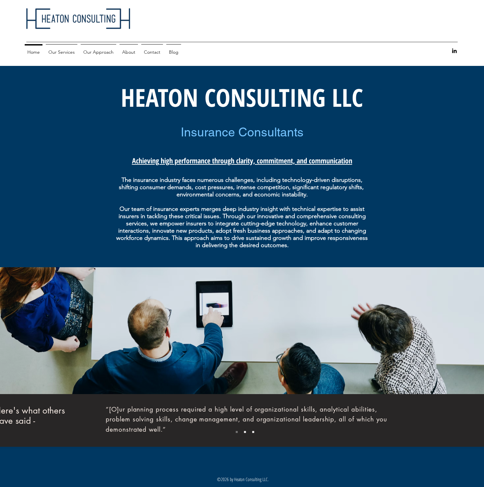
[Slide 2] (245, 432)
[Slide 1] (237, 432)
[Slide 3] (253, 432)
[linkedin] (454, 50)
